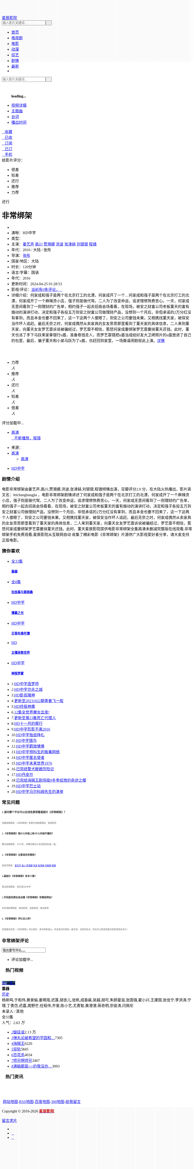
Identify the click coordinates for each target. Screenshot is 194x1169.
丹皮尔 (24, 775)
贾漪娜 (49, 244)
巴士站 (28, 786)
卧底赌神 (24, 695)
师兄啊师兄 (21, 1061)
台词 (15, 117)
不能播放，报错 (26, 438)
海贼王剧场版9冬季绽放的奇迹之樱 (51, 780)
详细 (18, 105)
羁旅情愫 (30, 746)
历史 (5, 994)
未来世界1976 (34, 763)
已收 (7, 138)
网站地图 (10, 1102)
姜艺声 (28, 244)
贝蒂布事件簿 (20, 633)
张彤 (26, 256)
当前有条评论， (46, 290)
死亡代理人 (35, 718)
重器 (14, 571)
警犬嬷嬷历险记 (35, 769)
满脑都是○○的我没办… (31, 1066)
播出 (18, 122)
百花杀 (18, 1055)
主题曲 (17, 111)
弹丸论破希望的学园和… (33, 1038)
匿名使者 (30, 758)
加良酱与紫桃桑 (22, 592)
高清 (15, 432)
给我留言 (73, 1102)
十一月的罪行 (28, 724)
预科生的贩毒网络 (38, 752)
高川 (39, 244)
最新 (15, 66)
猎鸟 (26, 741)
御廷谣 (18, 1032)
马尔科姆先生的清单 (39, 792)
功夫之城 (28, 689)
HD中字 (18, 468)
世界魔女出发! (31, 712)
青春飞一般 (38, 701)
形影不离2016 (32, 729)
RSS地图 (26, 1102)
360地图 (57, 1102)
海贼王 (18, 1044)
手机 (7, 155)
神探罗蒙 (17, 673)
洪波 (59, 244)
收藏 (7, 132)
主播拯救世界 (20, 652)
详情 (161, 341)
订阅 (7, 143)
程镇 (93, 244)
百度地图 (42, 1102)
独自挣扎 (30, 735)
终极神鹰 (24, 707)
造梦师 (26, 684)
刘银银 (82, 244)
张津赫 (70, 244)
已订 (7, 149)
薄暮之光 (17, 613)
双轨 (16, 1049)
